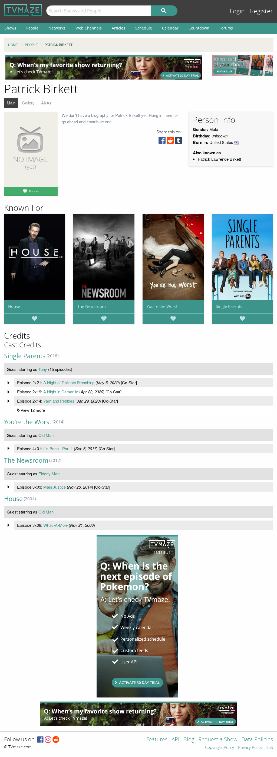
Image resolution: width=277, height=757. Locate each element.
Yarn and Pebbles (58, 401)
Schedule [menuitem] (143, 28)
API (175, 740)
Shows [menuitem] (10, 28)
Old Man (46, 435)
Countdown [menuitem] (199, 28)
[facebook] (162, 141)
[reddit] (170, 141)
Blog (188, 740)
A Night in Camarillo (60, 391)
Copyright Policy (219, 748)
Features (156, 740)
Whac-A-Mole (55, 525)
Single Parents (229, 306)
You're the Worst (162, 306)
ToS (269, 748)
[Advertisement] (103, 67)
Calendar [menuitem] (170, 28)
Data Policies (257, 740)
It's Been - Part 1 (58, 448)
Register (261, 11)
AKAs (46, 103)
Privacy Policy (250, 748)
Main (11, 103)
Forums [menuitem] (226, 28)
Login (237, 11)
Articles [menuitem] (118, 28)
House (14, 306)
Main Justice (54, 487)
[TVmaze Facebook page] (40, 740)
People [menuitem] (32, 28)
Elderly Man (49, 473)
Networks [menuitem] (56, 28)
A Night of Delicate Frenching (68, 382)
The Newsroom (91, 306)
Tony (42, 369)
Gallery (28, 103)
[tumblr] (178, 141)
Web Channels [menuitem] (88, 28)
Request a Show (217, 740)
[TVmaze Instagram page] (48, 740)
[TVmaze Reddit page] (56, 740)
